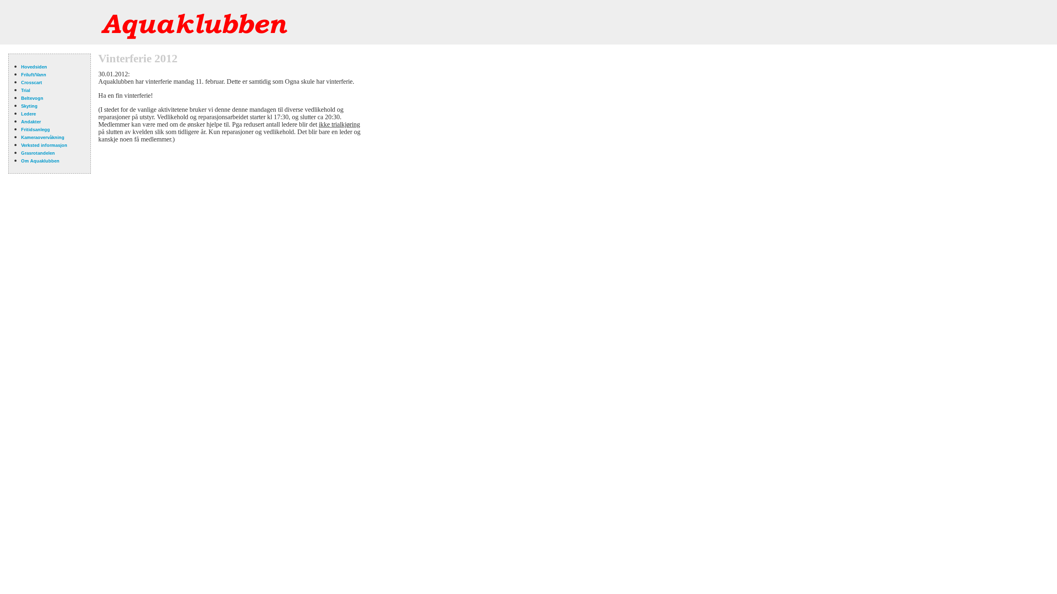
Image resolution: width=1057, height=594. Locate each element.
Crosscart (31, 82)
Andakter (31, 121)
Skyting (29, 106)
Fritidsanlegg (35, 129)
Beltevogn (32, 98)
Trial (25, 90)
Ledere (28, 113)
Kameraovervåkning (42, 137)
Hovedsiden (34, 66)
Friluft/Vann (33, 74)
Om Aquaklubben (40, 160)
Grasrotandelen (38, 153)
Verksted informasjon (44, 145)
